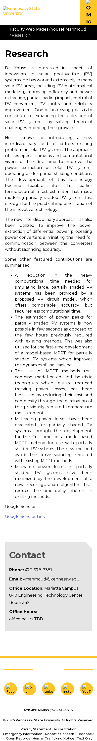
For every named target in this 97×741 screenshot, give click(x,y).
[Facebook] (10, 688)
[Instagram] (67, 688)
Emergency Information (22, 734)
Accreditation (65, 729)
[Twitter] (29, 688)
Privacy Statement (35, 729)
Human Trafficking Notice (53, 738)
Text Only (84, 738)
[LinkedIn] (48, 688)
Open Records (18, 738)
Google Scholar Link (25, 516)
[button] (88, 12)
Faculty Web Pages (29, 29)
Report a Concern (59, 734)
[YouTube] (86, 688)
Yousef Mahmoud (68, 29)
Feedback (85, 734)
